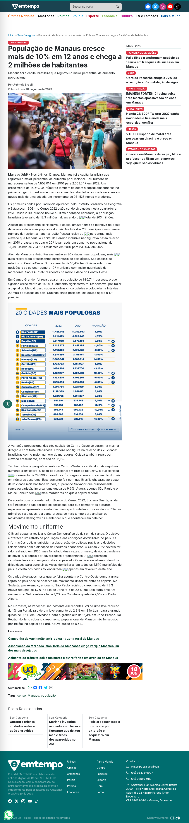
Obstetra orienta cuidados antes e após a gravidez (22, 726)
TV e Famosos (147, 16)
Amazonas (45, 16)
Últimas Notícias (21, 16)
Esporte (92, 16)
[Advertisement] (94, 26)
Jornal (100, 792)
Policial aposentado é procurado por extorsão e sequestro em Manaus (104, 730)
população (48, 695)
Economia (110, 16)
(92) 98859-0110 (140, 778)
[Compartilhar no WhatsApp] (30, 688)
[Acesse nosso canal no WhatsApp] (8, 814)
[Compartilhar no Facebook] (40, 688)
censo (21, 695)
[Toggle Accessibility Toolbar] (7, 404)
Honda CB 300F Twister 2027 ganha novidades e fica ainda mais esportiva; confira (153, 118)
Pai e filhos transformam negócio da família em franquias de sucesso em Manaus (152, 62)
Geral (100, 786)
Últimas (71, 761)
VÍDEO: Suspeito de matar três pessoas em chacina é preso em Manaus (149, 138)
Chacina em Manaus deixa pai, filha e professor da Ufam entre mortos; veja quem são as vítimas (153, 158)
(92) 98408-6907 (141, 772)
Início (11, 35)
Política (63, 16)
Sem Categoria (26, 35)
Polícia (78, 16)
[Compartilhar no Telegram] (35, 688)
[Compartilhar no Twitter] (46, 688)
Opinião (72, 767)
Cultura (127, 16)
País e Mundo (172, 16)
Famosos (102, 773)
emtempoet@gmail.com (145, 766)
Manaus (33, 695)
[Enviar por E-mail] (51, 688)
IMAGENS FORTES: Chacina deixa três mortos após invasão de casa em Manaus (151, 98)
